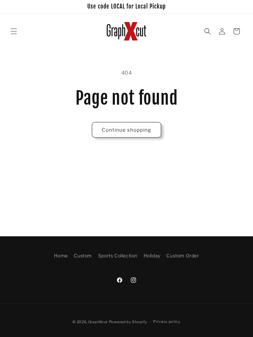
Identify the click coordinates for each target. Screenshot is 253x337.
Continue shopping (126, 130)
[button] (14, 31)
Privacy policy (167, 321)
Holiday (152, 255)
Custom (83, 255)
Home (61, 255)
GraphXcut (98, 322)
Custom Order (182, 255)
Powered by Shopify (128, 322)
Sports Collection (117, 255)
